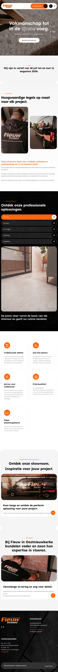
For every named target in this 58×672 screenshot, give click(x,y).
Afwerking (6, 235)
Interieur (6, 217)
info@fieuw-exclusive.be (37, 629)
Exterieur (6, 223)
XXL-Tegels (6, 229)
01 (54, 26)
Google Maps (5, 652)
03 (54, 37)
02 (54, 31)
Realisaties (6, 241)
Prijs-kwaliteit (39, 384)
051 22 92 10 (33, 627)
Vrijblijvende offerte (13, 353)
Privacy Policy (49, 666)
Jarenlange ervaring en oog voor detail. (27, 586)
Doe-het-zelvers (40, 353)
